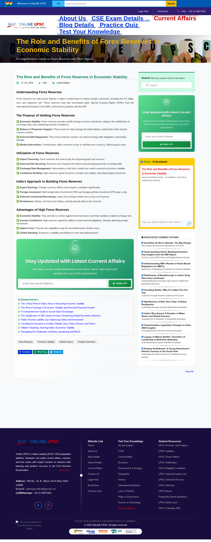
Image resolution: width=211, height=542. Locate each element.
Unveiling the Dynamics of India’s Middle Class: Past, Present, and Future (58, 323)
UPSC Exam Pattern (168, 456)
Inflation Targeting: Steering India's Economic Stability (47, 327)
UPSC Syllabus (166, 451)
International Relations (129, 485)
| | (105, 521)
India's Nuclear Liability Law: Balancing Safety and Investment (52, 319)
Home (91, 445)
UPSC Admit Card (167, 502)
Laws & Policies (126, 491)
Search (171, 3)
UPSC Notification (167, 462)
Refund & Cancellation (103, 521)
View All (189, 371)
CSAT (121, 451)
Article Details (95, 462)
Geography (123, 474)
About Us (72, 18)
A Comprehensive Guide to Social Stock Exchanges (47, 311)
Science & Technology (129, 502)
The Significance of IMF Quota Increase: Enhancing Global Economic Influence (61, 315)
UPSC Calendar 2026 (169, 508)
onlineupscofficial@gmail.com (41, 489)
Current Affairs (175, 18)
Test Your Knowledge (89, 31)
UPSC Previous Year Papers (173, 445)
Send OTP (121, 283)
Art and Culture (125, 445)
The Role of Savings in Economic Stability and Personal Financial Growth (58, 307)
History (121, 479)
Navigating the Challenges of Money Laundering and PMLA (50, 331)
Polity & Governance (128, 496)
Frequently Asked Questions (172, 496)
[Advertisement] (105, 406)
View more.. (65, 470)
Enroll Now (163, 11)
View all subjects (126, 508)
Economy (123, 462)
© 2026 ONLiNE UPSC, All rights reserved (105, 525)
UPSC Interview (166, 485)
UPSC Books (165, 491)
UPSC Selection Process (171, 479)
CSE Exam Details (118, 18)
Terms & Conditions (126, 521)
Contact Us (93, 474)
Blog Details (76, 25)
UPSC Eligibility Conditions (172, 468)
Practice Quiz (119, 25)
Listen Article (63, 82)
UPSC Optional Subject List (172, 474)
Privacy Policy (82, 521)
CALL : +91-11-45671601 (193, 11)
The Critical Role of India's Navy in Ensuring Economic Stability (52, 303)
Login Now (143, 11)
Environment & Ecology (130, 468)
